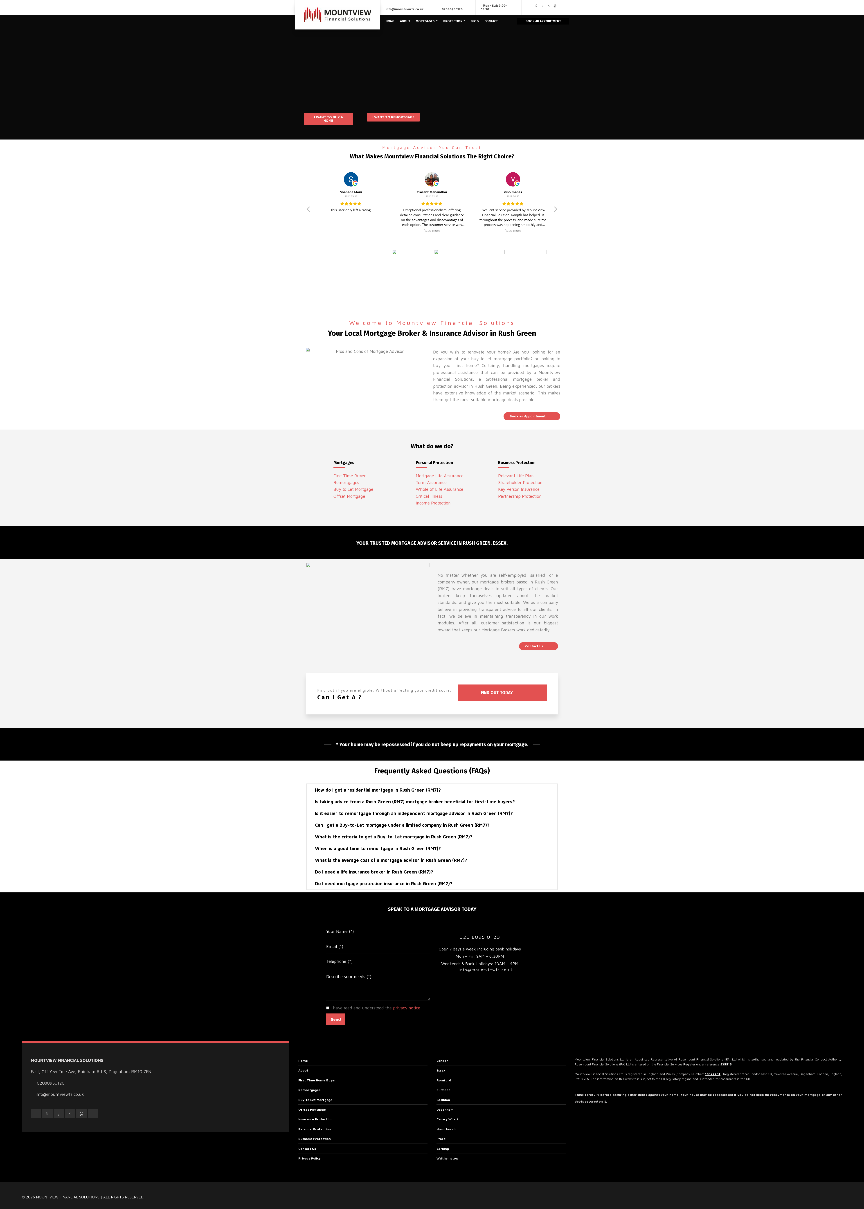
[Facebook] (536, 6)
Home (303, 1061)
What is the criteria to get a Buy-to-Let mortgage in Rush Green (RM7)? (393, 836)
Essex (440, 1070)
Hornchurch (446, 1129)
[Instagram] (530, 9)
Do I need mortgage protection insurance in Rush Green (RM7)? (383, 883)
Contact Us (307, 1148)
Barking (442, 1148)
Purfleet (443, 1090)
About (303, 1070)
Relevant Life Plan (516, 475)
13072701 (712, 1074)
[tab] (432, 790)
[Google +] (542, 6)
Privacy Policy (309, 1158)
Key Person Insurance (519, 489)
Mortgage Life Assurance (440, 475)
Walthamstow (447, 1158)
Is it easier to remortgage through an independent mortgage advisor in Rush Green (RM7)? (414, 813)
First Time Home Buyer (317, 1080)
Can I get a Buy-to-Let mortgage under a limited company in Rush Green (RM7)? (402, 825)
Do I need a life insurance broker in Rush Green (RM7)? (374, 871)
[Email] (530, 6)
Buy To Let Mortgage (315, 1100)
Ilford (441, 1139)
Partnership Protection (520, 496)
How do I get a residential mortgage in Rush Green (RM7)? (378, 789)
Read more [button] (432, 231)
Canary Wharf (447, 1119)
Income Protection (433, 502)
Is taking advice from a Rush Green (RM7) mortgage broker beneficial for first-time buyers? (415, 801)
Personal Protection (314, 1129)
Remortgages (346, 482)
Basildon (443, 1100)
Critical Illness (429, 496)
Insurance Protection (315, 1119)
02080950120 (452, 9)
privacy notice (406, 1007)
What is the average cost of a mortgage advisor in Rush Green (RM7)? (391, 860)
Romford (443, 1080)
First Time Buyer (349, 475)
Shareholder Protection (520, 482)
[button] (328, 119)
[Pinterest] (549, 6)
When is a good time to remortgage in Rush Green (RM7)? (378, 848)
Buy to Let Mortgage (353, 489)
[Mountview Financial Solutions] (337, 14)
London (442, 1061)
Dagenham (445, 1109)
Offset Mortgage (349, 496)
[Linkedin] (555, 6)
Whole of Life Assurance (439, 489)
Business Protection (314, 1139)
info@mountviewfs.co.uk (404, 9)
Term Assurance (431, 482)
